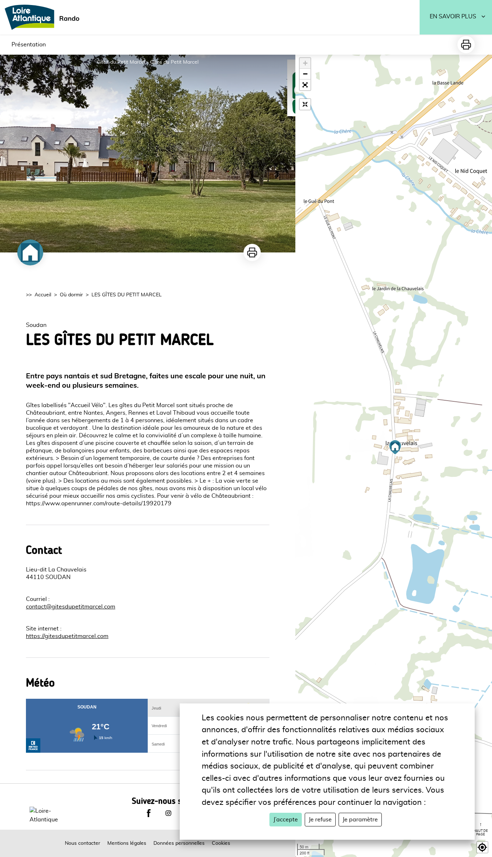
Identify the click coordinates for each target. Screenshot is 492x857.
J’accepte (285, 819)
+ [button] (305, 63)
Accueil (43, 294)
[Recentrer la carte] (305, 104)
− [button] (305, 73)
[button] (305, 84)
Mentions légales (126, 843)
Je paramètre (360, 819)
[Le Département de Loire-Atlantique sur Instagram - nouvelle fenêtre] (168, 813)
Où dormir (71, 294)
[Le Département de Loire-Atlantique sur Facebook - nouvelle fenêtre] (148, 813)
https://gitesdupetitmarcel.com (67, 636)
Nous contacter (82, 843)
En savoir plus (453, 16)
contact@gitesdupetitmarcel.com (70, 607)
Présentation (29, 44)
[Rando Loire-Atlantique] (44, 17)
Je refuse (320, 819)
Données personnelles (179, 843)
